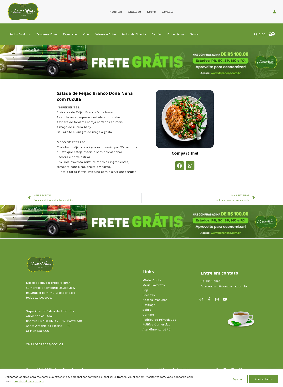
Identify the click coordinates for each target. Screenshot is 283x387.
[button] (179, 165)
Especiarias (70, 34)
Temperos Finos (46, 34)
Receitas (116, 11)
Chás (86, 34)
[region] (141, 378)
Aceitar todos (264, 379)
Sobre (151, 11)
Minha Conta (151, 280)
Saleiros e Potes (105, 34)
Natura (194, 34)
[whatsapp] (202, 299)
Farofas (157, 34)
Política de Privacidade (29, 381)
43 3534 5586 (210, 281)
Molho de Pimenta (134, 34)
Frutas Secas (175, 34)
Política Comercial (156, 324)
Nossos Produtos (154, 300)
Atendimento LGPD (156, 329)
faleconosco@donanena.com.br (224, 286)
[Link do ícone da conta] (274, 11)
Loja (145, 290)
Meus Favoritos (153, 285)
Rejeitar (237, 379)
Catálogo (134, 11)
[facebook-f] (210, 299)
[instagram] (218, 299)
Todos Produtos (20, 34)
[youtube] (225, 299)
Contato (167, 11)
